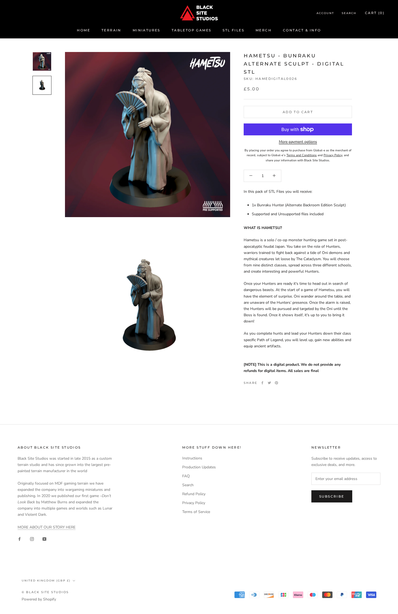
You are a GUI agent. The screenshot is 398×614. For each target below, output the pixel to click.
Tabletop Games (191, 30)
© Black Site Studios (45, 592)
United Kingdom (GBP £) (46, 580)
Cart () (374, 13)
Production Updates (199, 467)
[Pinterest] (276, 382)
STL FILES (233, 30)
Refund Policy (193, 494)
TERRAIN (111, 30)
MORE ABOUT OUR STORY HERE (47, 527)
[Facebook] (262, 382)
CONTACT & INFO (302, 30)
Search (349, 13)
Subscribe (331, 496)
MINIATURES (146, 30)
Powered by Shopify (39, 599)
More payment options (298, 141)
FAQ (186, 476)
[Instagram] (32, 539)
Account (325, 13)
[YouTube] (44, 539)
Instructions (192, 458)
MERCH (264, 30)
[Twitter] (269, 382)
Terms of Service (196, 511)
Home (83, 30)
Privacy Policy (193, 502)
